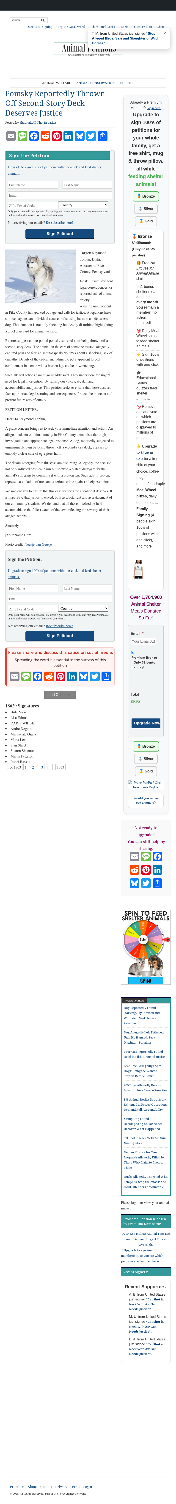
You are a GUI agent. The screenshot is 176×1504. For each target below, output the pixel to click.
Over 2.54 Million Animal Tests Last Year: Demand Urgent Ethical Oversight (145, 1239)
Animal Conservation (95, 83)
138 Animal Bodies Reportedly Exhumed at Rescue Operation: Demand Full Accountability (145, 1105)
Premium (17, 1487)
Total (135, 694)
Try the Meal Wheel (71, 26)
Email (137, 634)
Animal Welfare (56, 83)
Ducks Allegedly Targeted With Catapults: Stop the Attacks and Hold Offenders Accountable (146, 1182)
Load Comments (60, 695)
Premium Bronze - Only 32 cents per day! (144, 662)
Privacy (61, 1487)
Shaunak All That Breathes (37, 122)
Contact (46, 1487)
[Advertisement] (87, 68)
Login (125, 26)
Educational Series (103, 26)
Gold (139, 459)
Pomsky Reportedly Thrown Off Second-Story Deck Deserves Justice (55, 103)
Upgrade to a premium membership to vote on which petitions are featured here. (142, 1256)
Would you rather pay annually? (146, 801)
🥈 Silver (146, 209)
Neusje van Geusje (38, 544)
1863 (60, 767)
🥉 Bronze (146, 196)
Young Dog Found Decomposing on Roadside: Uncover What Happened (143, 1124)
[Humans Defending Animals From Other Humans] (88, 49)
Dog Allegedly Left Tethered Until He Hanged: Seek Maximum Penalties (144, 1037)
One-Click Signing (40, 26)
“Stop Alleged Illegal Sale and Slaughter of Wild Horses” (125, 38)
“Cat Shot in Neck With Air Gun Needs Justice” (146, 1304)
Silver (145, 452)
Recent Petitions (134, 1000)
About (32, 1487)
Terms (75, 1487)
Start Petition (143, 26)
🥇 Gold (146, 221)
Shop (160, 26)
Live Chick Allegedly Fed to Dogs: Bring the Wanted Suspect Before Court (143, 1071)
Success (127, 83)
